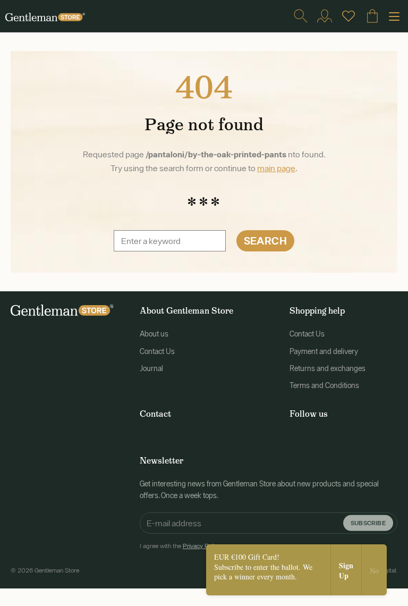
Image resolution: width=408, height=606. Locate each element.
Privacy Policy (201, 546)
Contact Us (157, 351)
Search (265, 240)
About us (154, 334)
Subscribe (368, 522)
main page (276, 168)
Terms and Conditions (324, 385)
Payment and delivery (324, 351)
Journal (151, 368)
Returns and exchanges (328, 368)
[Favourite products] (348, 15)
